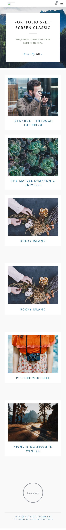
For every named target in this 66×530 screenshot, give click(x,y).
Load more (33, 493)
